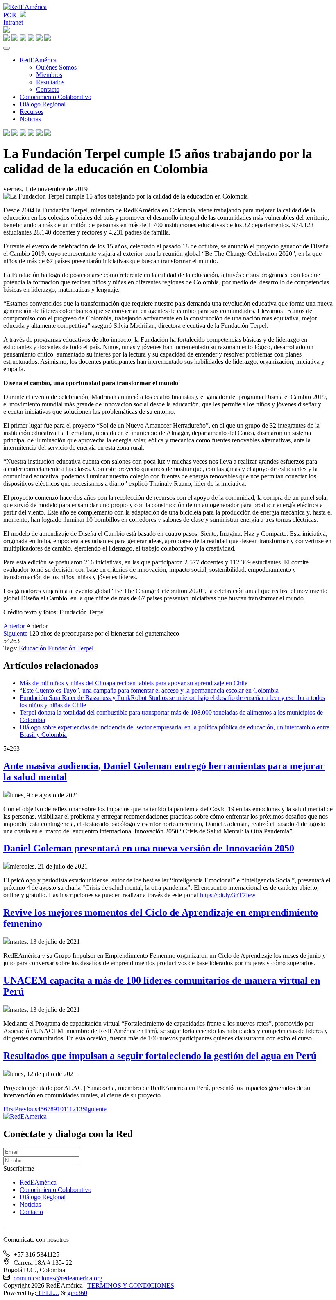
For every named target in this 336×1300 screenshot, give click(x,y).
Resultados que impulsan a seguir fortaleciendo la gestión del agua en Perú (159, 1055)
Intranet (13, 22)
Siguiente (15, 633)
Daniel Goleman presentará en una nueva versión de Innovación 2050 (148, 848)
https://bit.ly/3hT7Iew (228, 894)
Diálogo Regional (43, 104)
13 (79, 1109)
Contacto (47, 89)
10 (60, 1109)
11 (66, 1109)
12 (72, 1109)
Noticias (30, 118)
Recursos (31, 111)
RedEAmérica (38, 59)
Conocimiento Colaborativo (55, 96)
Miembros (49, 74)
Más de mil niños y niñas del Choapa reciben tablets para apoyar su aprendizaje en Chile (133, 682)
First (9, 1109)
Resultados (50, 82)
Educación (33, 648)
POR (11, 14)
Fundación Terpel (70, 648)
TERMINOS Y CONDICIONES (130, 1285)
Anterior (14, 626)
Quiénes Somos (56, 67)
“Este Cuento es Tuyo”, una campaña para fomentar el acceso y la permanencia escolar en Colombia (149, 690)
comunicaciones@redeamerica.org (58, 1278)
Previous (26, 1109)
